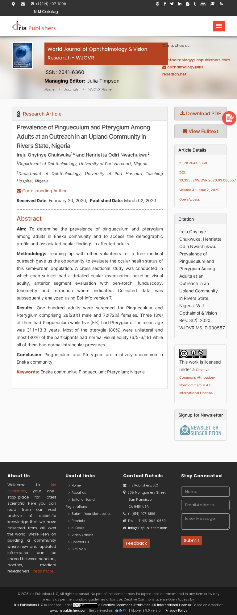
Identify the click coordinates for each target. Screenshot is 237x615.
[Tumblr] (195, 4)
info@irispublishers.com (147, 528)
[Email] (23, 3)
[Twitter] (172, 4)
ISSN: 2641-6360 (193, 163)
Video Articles (82, 535)
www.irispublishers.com (69, 610)
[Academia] (213, 4)
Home (49, 89)
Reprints (77, 521)
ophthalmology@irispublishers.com (196, 60)
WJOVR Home (100, 89)
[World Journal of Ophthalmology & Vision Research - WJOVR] (106, 65)
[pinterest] (157, 4)
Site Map (78, 549)
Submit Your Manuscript (90, 513)
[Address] (13, 3)
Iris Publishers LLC (29, 605)
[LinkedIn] (180, 4)
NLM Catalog (46, 11)
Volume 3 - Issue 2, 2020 (199, 190)
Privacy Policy (175, 610)
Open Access (189, 199)
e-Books (77, 528)
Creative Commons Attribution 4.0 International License (146, 605)
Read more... (44, 571)
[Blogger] (188, 4)
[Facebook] (164, 4)
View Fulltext (202, 131)
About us (78, 492)
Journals (71, 89)
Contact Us (79, 542)
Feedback (136, 543)
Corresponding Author (44, 190)
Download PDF (203, 113)
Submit (191, 540)
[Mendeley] (203, 4)
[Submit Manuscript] (229, 118)
